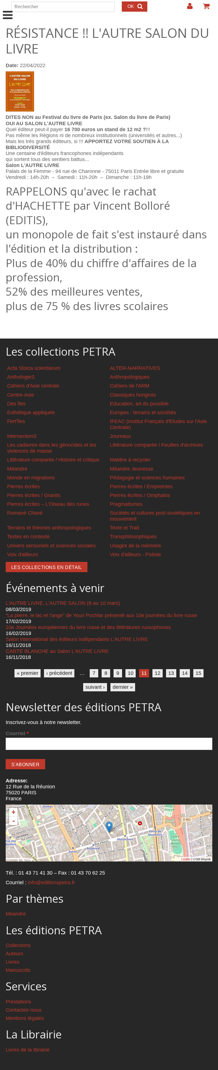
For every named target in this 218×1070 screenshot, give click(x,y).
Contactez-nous (23, 1010)
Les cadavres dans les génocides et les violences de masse (51, 448)
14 (185, 673)
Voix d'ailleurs (22, 554)
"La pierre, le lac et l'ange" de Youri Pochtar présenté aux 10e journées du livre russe (101, 615)
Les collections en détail (46, 567)
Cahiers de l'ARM (129, 386)
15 (198, 673)
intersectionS (22, 436)
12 (157, 673)
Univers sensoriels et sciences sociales (51, 546)
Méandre (17, 469)
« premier (27, 673)
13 (171, 673)
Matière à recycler (130, 460)
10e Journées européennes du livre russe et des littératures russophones (88, 627)
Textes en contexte (28, 536)
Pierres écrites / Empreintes (141, 486)
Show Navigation (8, 9)
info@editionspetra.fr (51, 882)
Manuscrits (18, 970)
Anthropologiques (130, 377)
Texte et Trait (124, 528)
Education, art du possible (139, 404)
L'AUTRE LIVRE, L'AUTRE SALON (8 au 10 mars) (63, 603)
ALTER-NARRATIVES (135, 368)
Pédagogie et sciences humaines (147, 478)
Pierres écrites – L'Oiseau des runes (48, 504)
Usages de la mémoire (135, 546)
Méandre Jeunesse (131, 469)
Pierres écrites (23, 486)
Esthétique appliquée (31, 412)
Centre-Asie (20, 395)
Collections (18, 945)
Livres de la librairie (28, 1050)
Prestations (18, 1002)
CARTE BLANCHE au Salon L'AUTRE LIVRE (57, 651)
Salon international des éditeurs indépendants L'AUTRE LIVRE (77, 639)
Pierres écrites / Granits (33, 495)
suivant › (95, 687)
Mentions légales (25, 1018)
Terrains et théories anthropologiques (49, 528)
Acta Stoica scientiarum (33, 368)
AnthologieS (21, 377)
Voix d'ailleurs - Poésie (135, 554)
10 (130, 673)
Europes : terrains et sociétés (143, 412)
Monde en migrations (31, 478)
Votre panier (203, 8)
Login (187, 8)
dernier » (123, 687)
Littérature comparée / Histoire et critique (53, 460)
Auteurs (14, 953)
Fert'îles (16, 421)
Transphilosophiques (133, 536)
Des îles (16, 404)
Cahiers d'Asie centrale (33, 386)
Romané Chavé (25, 513)
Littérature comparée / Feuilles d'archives (156, 445)
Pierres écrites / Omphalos (140, 495)
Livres (12, 962)
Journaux (120, 436)
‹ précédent (59, 673)
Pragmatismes (126, 504)
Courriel (17, 733)
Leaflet (185, 859)
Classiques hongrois (133, 395)
